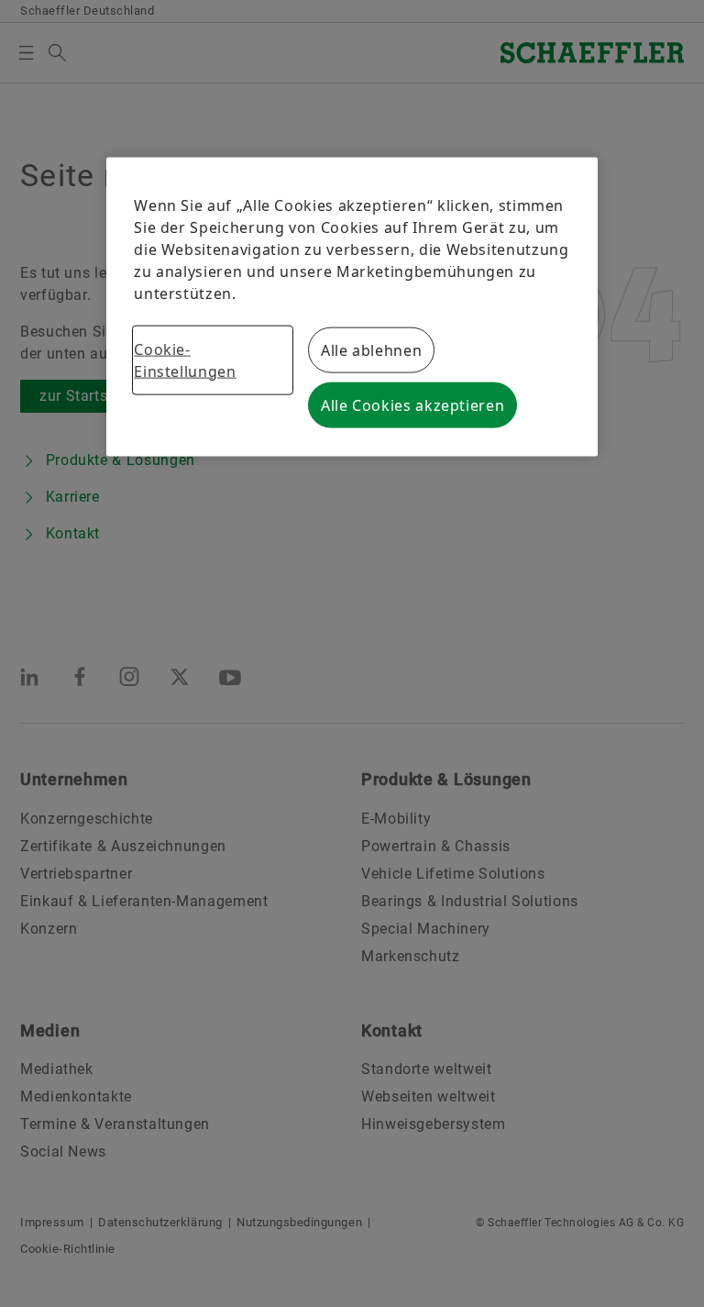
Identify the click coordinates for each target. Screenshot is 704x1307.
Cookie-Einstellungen (185, 359)
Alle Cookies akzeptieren (412, 404)
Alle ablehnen (371, 349)
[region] (351, 306)
